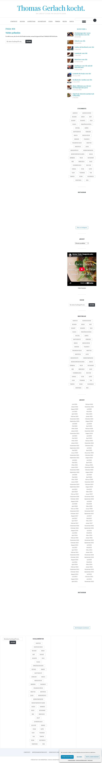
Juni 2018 (74, 503)
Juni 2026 (74, 404)
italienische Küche (77, 143)
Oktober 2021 (89, 455)
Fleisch (74, 124)
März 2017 (89, 520)
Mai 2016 (89, 533)
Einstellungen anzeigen (92, 757)
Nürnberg (72, 157)
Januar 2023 (74, 443)
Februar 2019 (74, 494)
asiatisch (75, 113)
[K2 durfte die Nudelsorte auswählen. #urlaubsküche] (81, 199)
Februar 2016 (74, 538)
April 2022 (89, 450)
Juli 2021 (74, 460)
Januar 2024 (74, 431)
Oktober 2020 (89, 469)
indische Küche (86, 135)
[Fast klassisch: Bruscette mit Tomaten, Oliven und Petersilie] (81, 219)
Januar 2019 (89, 494)
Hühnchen (88, 131)
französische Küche (86, 124)
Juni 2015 (74, 547)
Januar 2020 (74, 482)
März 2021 (75, 465)
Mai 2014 (89, 562)
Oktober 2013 (75, 571)
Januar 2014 (89, 567)
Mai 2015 (89, 547)
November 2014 (89, 554)
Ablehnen (79, 757)
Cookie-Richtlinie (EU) (55, 752)
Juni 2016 (74, 533)
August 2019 (89, 486)
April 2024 (89, 426)
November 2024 (74, 419)
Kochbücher (42, 21)
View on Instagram (82, 227)
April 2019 (75, 491)
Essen (50, 21)
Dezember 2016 (74, 525)
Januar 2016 (89, 538)
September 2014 (89, 557)
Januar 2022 (74, 453)
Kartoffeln (78, 146)
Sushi (73, 172)
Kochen (22, 21)
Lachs (87, 146)
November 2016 (89, 525)
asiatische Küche (86, 113)
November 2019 (74, 484)
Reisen (65, 21)
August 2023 (89, 433)
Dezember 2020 (89, 467)
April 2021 (89, 462)
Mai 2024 (74, 426)
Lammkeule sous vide (81, 53)
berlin (82, 116)
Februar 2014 (74, 567)
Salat (90, 161)
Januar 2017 (89, 523)
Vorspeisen (78, 180)
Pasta (81, 157)
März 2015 (89, 550)
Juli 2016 (89, 530)
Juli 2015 (89, 545)
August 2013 (74, 574)
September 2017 (89, 513)
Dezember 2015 (74, 540)
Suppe (90, 169)
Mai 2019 (89, 489)
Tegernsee (82, 172)
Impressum (90, 760)
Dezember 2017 (74, 511)
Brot (90, 116)
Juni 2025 (74, 411)
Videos (71, 21)
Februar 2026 (89, 404)
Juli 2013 (89, 574)
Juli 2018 (89, 501)
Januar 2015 (89, 552)
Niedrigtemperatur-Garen (77, 154)
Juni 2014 (74, 562)
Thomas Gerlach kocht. (51, 7)
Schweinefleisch (77, 165)
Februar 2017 (74, 523)
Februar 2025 (74, 416)
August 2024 (89, 421)
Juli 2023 (74, 436)
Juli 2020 (74, 474)
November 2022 (74, 445)
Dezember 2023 (89, 431)
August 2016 (74, 530)
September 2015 (89, 542)
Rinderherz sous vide (81, 59)
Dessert (73, 120)
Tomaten (72, 176)
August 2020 (89, 472)
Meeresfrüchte (74, 150)
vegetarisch (90, 176)
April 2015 (75, 550)
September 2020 (74, 472)
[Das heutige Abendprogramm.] (71, 219)
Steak (82, 169)
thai (91, 172)
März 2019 (89, 491)
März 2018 (89, 506)
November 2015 (89, 540)
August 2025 (74, 409)
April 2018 (75, 506)
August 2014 (74, 559)
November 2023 (74, 433)
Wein (87, 180)
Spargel (74, 169)
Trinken (57, 21)
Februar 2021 (89, 465)
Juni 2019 (74, 489)
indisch (76, 135)
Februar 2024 (89, 428)
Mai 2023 (74, 438)
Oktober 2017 (75, 513)
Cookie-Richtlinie (71, 760)
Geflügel (77, 128)
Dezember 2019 (89, 482)
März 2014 (89, 564)
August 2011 (74, 579)
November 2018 (89, 496)
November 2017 (89, 511)
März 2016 (89, 535)
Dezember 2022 (89, 443)
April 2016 (75, 535)
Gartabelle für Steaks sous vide (82, 73)
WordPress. (44, 759)
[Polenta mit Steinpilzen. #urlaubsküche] (81, 209)
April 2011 (75, 581)
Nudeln (91, 154)
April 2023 (89, 438)
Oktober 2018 (75, 499)
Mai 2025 (89, 411)
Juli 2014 (89, 559)
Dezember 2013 (74, 569)
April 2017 (75, 520)
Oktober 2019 (89, 484)
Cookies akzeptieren (67, 757)
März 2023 (75, 440)
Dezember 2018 (74, 496)
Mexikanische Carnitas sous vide (82, 80)
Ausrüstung (31, 21)
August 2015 (74, 545)
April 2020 (89, 477)
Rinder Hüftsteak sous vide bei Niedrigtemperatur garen (82, 86)
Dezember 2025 (89, 406)
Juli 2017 (89, 516)
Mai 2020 (74, 477)
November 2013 (89, 569)
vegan (80, 176)
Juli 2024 (74, 423)
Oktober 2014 (75, 557)
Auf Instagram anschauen (82, 627)
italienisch (86, 139)
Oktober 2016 (75, 528)
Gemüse (86, 128)
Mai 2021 (74, 462)
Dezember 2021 (89, 453)
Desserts (82, 120)
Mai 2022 (74, 450)
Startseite (13, 21)
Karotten (89, 143)
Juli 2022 (89, 448)
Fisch (91, 120)
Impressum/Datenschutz (81, 760)
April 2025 (75, 414)
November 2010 (89, 581)
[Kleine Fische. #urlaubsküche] (71, 209)
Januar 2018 (89, 508)
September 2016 (89, 528)
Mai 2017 (89, 518)
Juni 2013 (74, 576)
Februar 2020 (89, 479)
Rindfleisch (81, 161)
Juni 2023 (89, 436)
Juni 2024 (89, 423)
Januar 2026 (74, 406)
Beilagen (74, 116)
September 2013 (89, 571)
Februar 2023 (89, 440)
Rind (73, 161)
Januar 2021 (74, 467)
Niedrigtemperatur (88, 150)
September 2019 (74, 486)
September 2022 (74, 448)
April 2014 (75, 564)
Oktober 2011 (89, 576)
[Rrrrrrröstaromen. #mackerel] (91, 209)
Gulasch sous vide (80, 41)
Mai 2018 (89, 503)
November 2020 (74, 469)
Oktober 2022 (89, 445)
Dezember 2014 (74, 554)
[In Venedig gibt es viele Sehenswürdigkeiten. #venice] (91, 199)
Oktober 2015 (75, 542)
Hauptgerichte (77, 131)
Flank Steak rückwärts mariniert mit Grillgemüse (83, 94)
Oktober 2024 (89, 419)
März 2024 (75, 428)
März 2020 (75, 479)
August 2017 (74, 516)
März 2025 (89, 414)
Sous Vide (88, 165)
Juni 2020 (89, 474)
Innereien (76, 139)
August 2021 (89, 457)
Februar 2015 (74, 552)
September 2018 (89, 499)
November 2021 (74, 455)
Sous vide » (82, 29)
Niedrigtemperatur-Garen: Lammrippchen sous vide (83, 34)
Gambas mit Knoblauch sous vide (84, 47)
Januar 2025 (89, 416)
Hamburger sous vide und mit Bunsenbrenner (83, 66)
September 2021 (74, 457)
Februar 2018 (74, 508)
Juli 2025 (89, 409)
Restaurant (91, 157)
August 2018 (74, 501)
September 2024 (74, 421)
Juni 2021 (89, 460)
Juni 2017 (74, 518)
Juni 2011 (89, 579)
